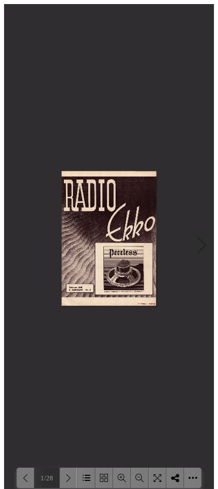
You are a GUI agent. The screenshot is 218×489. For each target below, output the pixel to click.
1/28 (47, 478)
